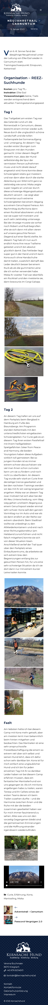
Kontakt (8, 984)
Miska (20, 898)
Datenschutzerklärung (16, 991)
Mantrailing (10, 898)
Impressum (9, 994)
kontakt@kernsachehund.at (21, 975)
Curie (10, 894)
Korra (30, 894)
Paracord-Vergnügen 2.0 (28, 921)
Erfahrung (20, 894)
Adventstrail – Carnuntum (28, 911)
